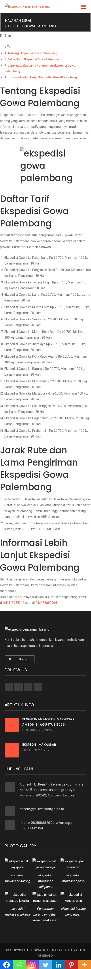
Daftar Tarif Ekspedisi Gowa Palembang (34, 59)
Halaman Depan (18, 20)
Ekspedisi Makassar (39, 744)
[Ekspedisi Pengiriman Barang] (27, 6)
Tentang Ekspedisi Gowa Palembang (32, 53)
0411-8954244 (13, 603)
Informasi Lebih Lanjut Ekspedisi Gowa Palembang (42, 77)
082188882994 (46, 603)
